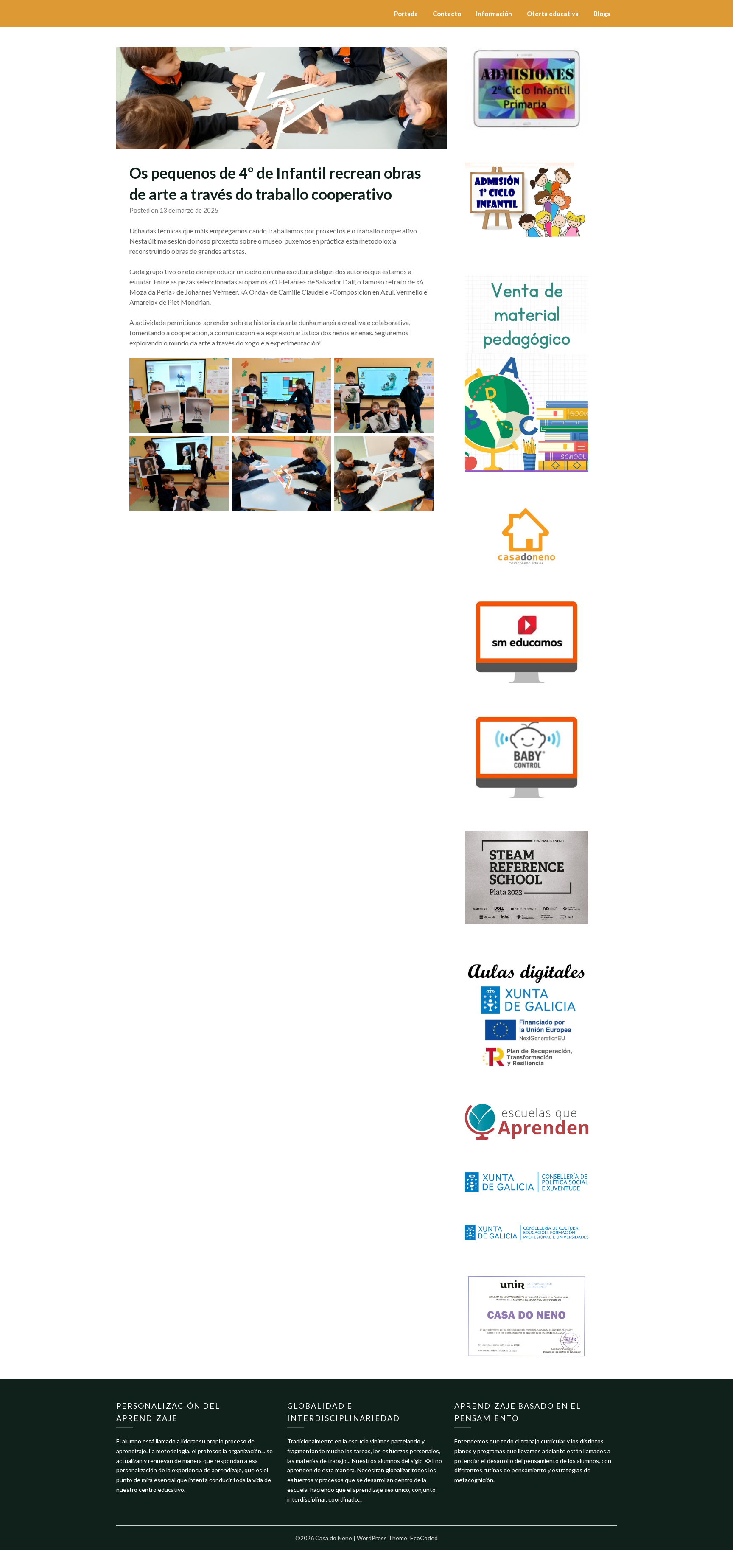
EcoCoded (424, 1538)
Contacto (447, 13)
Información (494, 13)
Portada (406, 13)
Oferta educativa (553, 13)
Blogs (601, 13)
